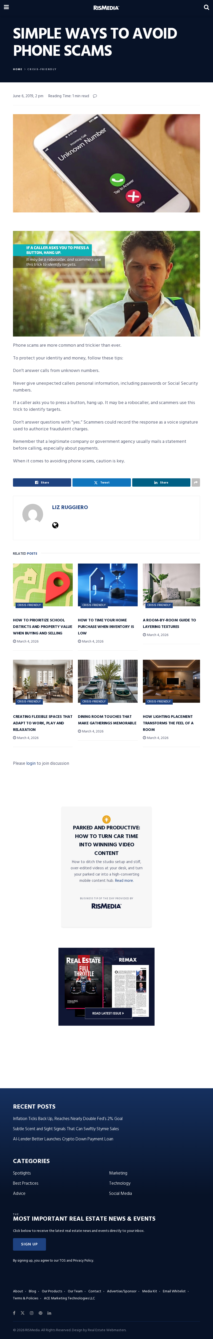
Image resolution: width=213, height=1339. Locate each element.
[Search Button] (206, 8)
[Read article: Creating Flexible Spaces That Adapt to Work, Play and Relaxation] (43, 681)
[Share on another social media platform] (196, 482)
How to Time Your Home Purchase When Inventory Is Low (106, 627)
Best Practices (25, 1183)
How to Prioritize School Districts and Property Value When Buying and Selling (42, 627)
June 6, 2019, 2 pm (28, 96)
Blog (32, 1291)
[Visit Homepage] (106, 8)
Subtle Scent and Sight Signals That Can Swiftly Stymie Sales (66, 1129)
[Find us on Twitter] (23, 1313)
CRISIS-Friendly (42, 69)
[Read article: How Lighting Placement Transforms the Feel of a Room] (173, 681)
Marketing (118, 1173)
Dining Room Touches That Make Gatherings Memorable (107, 720)
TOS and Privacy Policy (76, 1260)
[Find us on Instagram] (32, 1313)
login (31, 763)
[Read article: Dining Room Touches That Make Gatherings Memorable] (108, 681)
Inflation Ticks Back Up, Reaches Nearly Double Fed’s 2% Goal (68, 1118)
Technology (119, 1183)
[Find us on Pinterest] (40, 1313)
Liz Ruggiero (70, 507)
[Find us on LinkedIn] (49, 1313)
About (18, 1291)
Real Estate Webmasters (107, 1330)
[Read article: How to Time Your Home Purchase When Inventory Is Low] (108, 585)
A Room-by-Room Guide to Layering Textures (169, 623)
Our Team (75, 1291)
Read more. (124, 881)
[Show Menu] (6, 8)
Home (18, 69)
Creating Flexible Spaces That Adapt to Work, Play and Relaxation (42, 723)
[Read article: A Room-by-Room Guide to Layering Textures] (173, 585)
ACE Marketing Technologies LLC (69, 1298)
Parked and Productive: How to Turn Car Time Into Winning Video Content (106, 840)
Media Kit (149, 1291)
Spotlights (22, 1173)
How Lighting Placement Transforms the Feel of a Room (168, 723)
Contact (94, 1291)
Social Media (120, 1193)
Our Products (52, 1291)
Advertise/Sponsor (121, 1291)
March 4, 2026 (27, 642)
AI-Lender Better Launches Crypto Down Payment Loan (63, 1139)
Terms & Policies (25, 1298)
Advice (19, 1193)
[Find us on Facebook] (14, 1313)
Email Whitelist (174, 1291)
